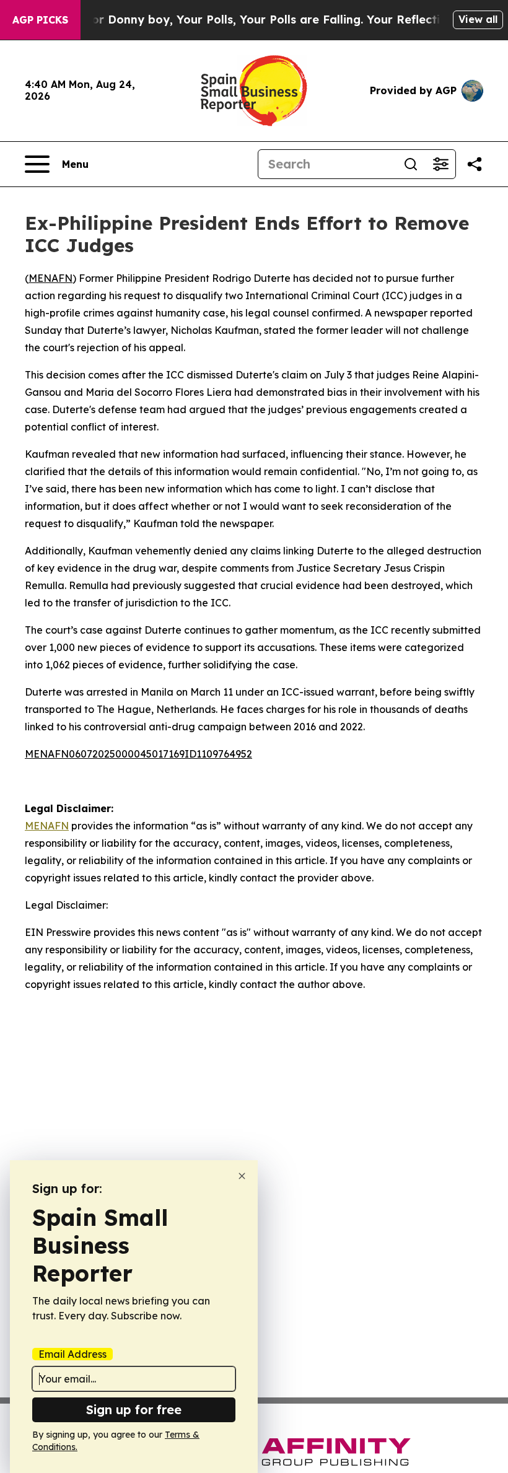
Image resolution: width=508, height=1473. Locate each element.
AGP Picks (40, 20)
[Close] (242, 1176)
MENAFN (50, 278)
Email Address (72, 1354)
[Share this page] (474, 164)
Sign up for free (134, 1409)
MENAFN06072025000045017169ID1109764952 (138, 754)
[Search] (411, 164)
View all (477, 19)
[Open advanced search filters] (440, 164)
